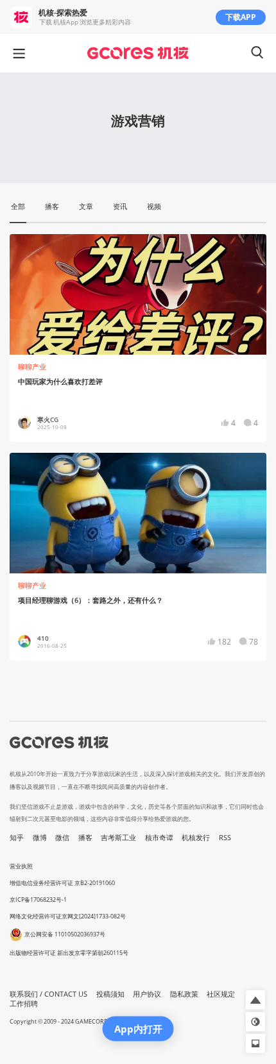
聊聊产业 (32, 366)
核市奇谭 (159, 837)
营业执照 (21, 866)
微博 (40, 837)
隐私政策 (184, 994)
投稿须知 (110, 994)
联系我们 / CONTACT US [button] (48, 994)
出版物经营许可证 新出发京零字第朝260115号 (69, 953)
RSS (225, 837)
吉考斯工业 (118, 837)
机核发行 (196, 837)
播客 (85, 837)
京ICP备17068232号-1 (38, 899)
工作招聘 (24, 1003)
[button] (255, 999)
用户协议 (147, 994)
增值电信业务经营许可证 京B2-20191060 (62, 883)
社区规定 (221, 994)
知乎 (17, 837)
